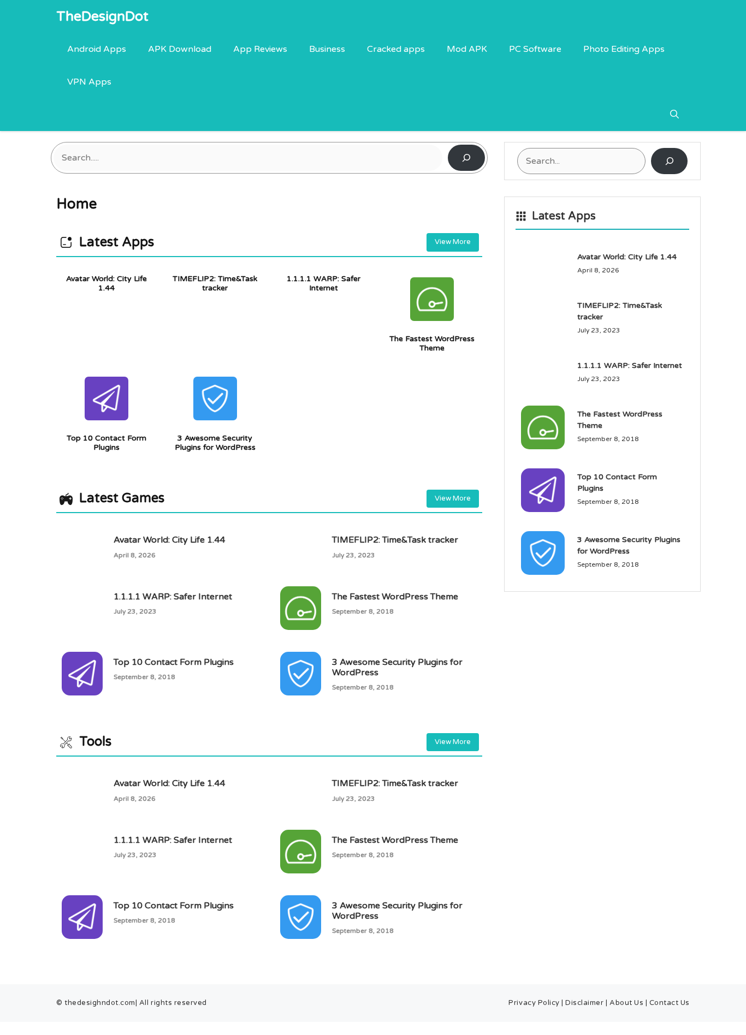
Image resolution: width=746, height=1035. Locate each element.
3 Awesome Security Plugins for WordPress (215, 442)
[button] (674, 114)
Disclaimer (585, 1002)
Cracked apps (396, 49)
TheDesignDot (102, 16)
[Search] (466, 158)
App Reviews (260, 49)
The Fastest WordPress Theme (432, 343)
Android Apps (96, 49)
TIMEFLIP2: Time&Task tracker (215, 283)
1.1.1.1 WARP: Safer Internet (323, 283)
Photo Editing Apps (624, 49)
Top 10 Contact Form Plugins (106, 442)
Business (327, 49)
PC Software (535, 49)
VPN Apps (89, 81)
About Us (627, 1002)
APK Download (179, 49)
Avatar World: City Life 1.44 (106, 283)
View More (453, 241)
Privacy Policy (533, 1002)
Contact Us (669, 1002)
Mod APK (467, 49)
